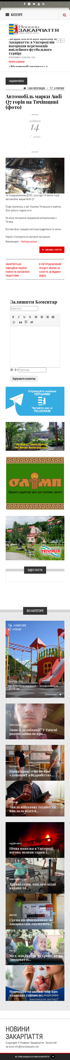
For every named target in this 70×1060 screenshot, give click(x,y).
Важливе (13, 915)
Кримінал (13, 802)
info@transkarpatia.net (26, 1046)
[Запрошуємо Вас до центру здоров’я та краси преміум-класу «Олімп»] (35, 483)
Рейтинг (59, 88)
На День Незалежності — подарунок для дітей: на (33, 687)
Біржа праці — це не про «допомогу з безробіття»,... (32, 773)
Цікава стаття (53, 250)
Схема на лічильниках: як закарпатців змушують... (31, 922)
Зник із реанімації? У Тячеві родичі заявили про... (33, 732)
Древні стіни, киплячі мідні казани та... (32, 886)
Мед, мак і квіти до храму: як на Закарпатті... (36, 957)
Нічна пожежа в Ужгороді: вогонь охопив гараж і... (31, 850)
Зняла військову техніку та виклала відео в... (32, 809)
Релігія (12, 951)
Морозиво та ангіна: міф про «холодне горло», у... (33, 993)
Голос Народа (15, 725)
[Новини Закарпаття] (35, 29)
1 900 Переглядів (36, 88)
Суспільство (15, 681)
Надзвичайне (29, 241)
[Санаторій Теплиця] (35, 537)
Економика (14, 766)
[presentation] (13, 317)
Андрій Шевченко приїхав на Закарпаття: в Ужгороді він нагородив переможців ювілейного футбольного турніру (33, 46)
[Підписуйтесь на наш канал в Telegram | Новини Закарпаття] (35, 401)
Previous (58, 41)
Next (62, 41)
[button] (13, 317)
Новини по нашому (18, 879)
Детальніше (50, 694)
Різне (11, 987)
